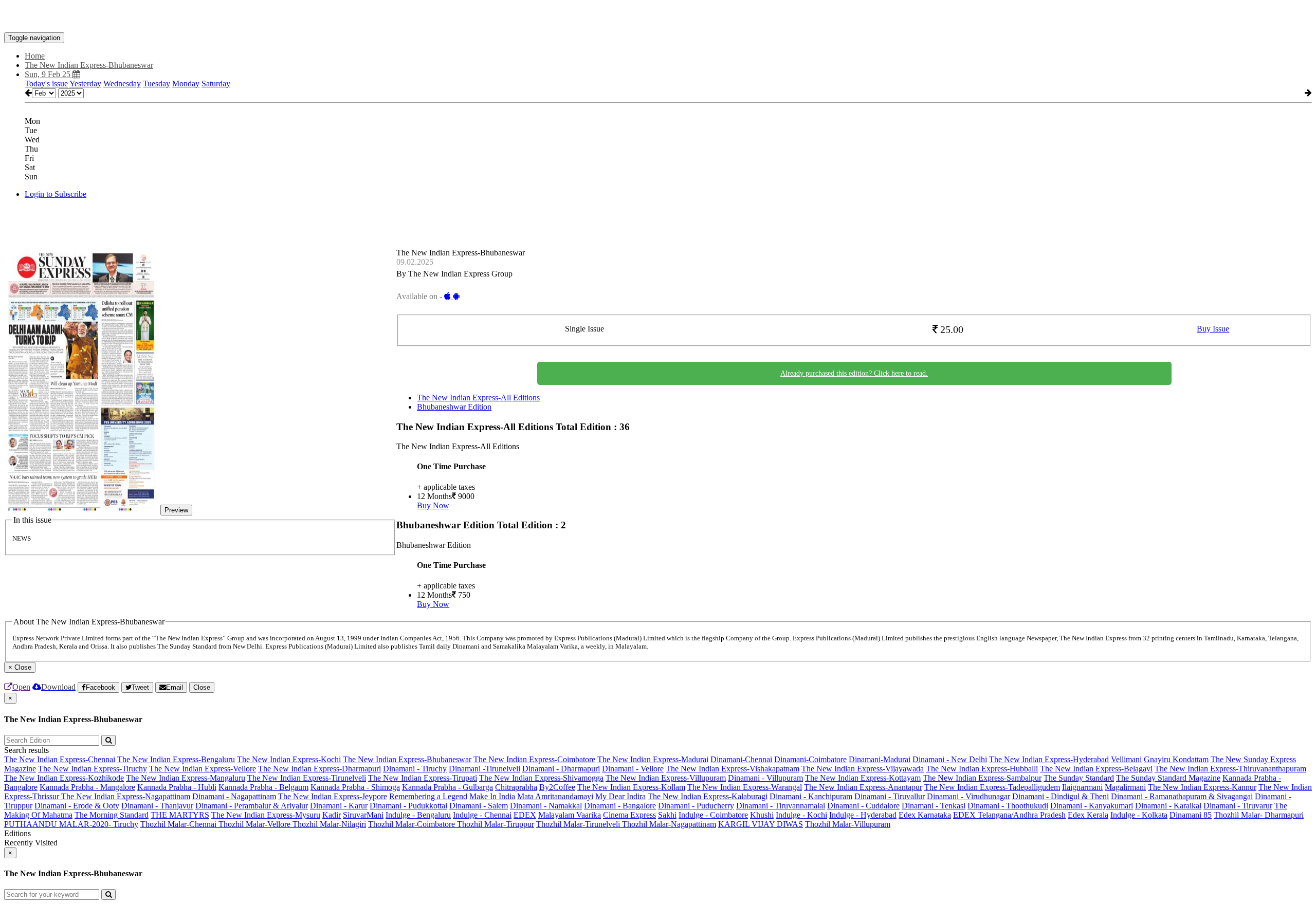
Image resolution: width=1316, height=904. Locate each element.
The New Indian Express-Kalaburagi (707, 796)
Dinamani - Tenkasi (933, 805)
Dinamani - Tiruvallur (889, 796)
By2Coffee (557, 787)
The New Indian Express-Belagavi (1096, 768)
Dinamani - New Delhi (949, 759)
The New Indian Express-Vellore (202, 768)
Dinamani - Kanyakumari (1091, 805)
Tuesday (156, 83)
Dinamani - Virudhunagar (968, 796)
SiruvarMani (363, 814)
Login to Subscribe (55, 194)
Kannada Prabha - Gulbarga (447, 787)
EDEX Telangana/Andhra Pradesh (1009, 814)
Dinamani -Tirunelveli (484, 768)
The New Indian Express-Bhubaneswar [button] (89, 65)
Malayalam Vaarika (569, 814)
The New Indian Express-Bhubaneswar (407, 759)
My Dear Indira (620, 796)
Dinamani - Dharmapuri (561, 768)
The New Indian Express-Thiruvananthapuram (1230, 768)
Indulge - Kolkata (1138, 814)
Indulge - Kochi (801, 814)
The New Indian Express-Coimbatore (534, 759)
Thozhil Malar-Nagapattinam (669, 824)
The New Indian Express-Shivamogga (541, 777)
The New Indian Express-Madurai (652, 759)
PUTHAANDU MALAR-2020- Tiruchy (71, 824)
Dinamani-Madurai (879, 759)
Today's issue (46, 83)
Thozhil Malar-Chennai (179, 824)
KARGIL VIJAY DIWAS (760, 824)
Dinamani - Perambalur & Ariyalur (251, 805)
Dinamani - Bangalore (620, 805)
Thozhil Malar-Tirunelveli (579, 824)
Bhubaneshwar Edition (454, 406)
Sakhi (667, 814)
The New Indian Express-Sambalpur (982, 777)
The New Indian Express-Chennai (59, 759)
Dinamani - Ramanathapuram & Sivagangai (1182, 796)
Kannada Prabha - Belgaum (263, 787)
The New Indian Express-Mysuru (265, 814)
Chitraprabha (516, 787)
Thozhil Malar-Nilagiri (329, 824)
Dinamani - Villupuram (765, 777)
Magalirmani (1125, 787)
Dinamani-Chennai (741, 759)
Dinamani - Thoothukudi (1007, 805)
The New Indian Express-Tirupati (422, 777)
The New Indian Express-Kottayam (863, 777)
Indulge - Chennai (482, 814)
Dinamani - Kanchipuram (811, 796)
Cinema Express (629, 814)
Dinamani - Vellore (633, 768)
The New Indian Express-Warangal (744, 787)
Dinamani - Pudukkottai (408, 805)
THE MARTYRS (180, 814)
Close (201, 687)
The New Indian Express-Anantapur (863, 787)
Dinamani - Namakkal (546, 805)
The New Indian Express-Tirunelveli (306, 777)
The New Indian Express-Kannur (1202, 787)
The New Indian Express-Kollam (631, 787)
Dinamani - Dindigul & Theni (1060, 796)
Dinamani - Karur (339, 805)
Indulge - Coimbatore (713, 814)
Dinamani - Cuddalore (863, 805)
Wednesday (122, 83)
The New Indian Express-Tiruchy (92, 768)
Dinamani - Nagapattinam (234, 796)
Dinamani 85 (1190, 814)
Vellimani (1126, 759)
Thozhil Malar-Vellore (255, 824)
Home (35, 55)
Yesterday (85, 83)
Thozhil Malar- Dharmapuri (1259, 814)
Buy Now (433, 505)
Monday (185, 83)
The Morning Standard (112, 814)
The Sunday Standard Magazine (1168, 777)
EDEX (525, 814)
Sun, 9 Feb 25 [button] (48, 74)
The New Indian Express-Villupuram (666, 777)
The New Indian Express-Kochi (289, 759)
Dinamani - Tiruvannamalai (780, 805)
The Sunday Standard (1079, 777)
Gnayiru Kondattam (1176, 759)
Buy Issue (1213, 328)
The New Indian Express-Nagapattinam (125, 796)
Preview (176, 510)
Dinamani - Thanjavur (157, 805)
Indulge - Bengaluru (418, 814)
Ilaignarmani (1082, 787)
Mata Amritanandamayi (555, 796)
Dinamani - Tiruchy (415, 768)
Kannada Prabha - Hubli (176, 787)
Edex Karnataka (925, 814)
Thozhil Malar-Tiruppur (495, 824)
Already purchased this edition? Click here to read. (854, 373)
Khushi (762, 814)
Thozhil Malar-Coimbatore (412, 824)
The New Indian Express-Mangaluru (185, 777)
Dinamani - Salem (478, 805)
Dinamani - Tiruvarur (1237, 805)
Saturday (216, 83)
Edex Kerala (1088, 814)
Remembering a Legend (428, 796)
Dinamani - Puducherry (696, 805)
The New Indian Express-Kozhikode (64, 777)
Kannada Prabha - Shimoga (355, 787)
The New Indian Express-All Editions (478, 397)
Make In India (492, 796)
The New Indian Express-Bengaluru (176, 759)
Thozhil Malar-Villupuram (847, 824)
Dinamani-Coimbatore (810, 759)
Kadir (331, 814)
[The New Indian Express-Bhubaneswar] (658, 17)
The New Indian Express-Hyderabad (1049, 759)
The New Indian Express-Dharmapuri (319, 768)
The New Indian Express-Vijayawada (862, 768)
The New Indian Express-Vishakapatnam (732, 768)
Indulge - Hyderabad (863, 814)
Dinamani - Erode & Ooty (76, 805)
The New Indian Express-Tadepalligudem (992, 787)
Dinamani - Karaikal (1168, 805)
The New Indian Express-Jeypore (332, 796)
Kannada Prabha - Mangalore (87, 787)
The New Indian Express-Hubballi (982, 768)
